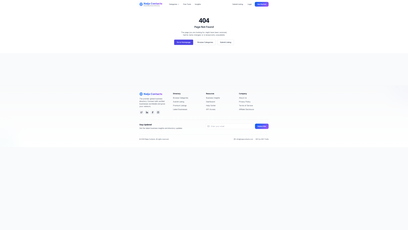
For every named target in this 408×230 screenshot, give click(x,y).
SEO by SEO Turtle (262, 139)
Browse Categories (205, 42)
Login (250, 4)
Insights (198, 4)
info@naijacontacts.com (244, 139)
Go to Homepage (184, 42)
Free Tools (187, 4)
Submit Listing (237, 4)
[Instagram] (158, 112)
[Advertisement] (204, 69)
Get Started (261, 4)
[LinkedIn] (147, 112)
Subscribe (262, 126)
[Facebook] (152, 112)
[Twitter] (141, 112)
